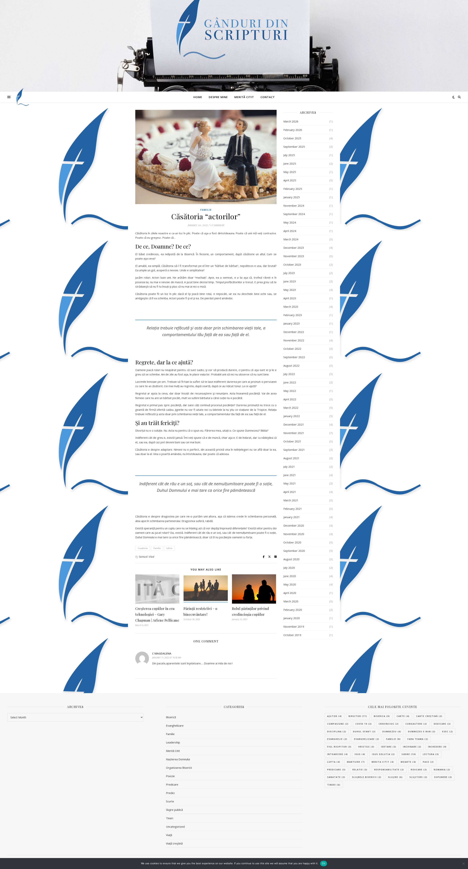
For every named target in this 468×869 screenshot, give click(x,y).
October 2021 (292, 441)
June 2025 (289, 163)
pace (428, 761)
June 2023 (289, 281)
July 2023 (289, 273)
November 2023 (293, 256)
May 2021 (289, 483)
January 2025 (291, 197)
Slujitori (418, 777)
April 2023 (289, 298)
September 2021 (294, 450)
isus (360, 754)
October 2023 (292, 264)
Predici (170, 793)
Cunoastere (416, 723)
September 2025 (294, 146)
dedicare (442, 723)
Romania (442, 769)
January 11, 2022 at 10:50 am (166, 657)
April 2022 (289, 399)
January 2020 (291, 618)
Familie (206, 209)
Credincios (389, 723)
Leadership (173, 742)
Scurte (170, 801)
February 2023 (292, 315)
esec (447, 731)
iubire (169, 548)
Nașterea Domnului (178, 759)
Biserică (171, 717)
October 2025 (292, 138)
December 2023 (293, 247)
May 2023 (289, 290)
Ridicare (419, 769)
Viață (169, 835)
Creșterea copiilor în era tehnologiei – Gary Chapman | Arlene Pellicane (157, 614)
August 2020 (291, 559)
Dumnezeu (391, 731)
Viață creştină (174, 843)
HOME (197, 97)
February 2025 (292, 189)
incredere (437, 746)
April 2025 (289, 180)
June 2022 (289, 382)
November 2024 (293, 205)
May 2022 (289, 391)
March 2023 (290, 306)
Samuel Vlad (146, 556)
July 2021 (289, 466)
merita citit (383, 761)
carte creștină (429, 716)
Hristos (366, 746)
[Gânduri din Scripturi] (22, 97)
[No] (463, 863)
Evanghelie (337, 739)
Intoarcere (337, 754)
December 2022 (293, 332)
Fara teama (417, 739)
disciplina (336, 731)
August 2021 (291, 458)
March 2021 (290, 500)
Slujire (395, 777)
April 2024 (289, 231)
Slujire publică (174, 810)
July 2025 (289, 155)
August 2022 (291, 365)
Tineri (169, 818)
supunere (443, 777)
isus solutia (383, 754)
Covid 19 (363, 723)
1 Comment (217, 225)
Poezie (170, 776)
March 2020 (290, 601)
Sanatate (336, 777)
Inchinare (412, 746)
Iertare (388, 746)
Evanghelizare (175, 725)
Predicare (172, 784)
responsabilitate (389, 769)
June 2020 (289, 576)
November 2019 (293, 626)
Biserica (382, 716)
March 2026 (290, 121)
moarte (408, 761)
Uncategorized (175, 826)
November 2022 (293, 340)
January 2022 (291, 416)
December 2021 (293, 424)
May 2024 (289, 222)
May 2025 (289, 172)
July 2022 (289, 374)
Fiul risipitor (339, 746)
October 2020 (292, 542)
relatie (359, 769)
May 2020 (289, 584)
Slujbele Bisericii (366, 777)
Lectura (431, 754)
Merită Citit (244, 97)
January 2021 (291, 517)
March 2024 (290, 239)
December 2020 (293, 525)
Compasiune (338, 723)
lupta (333, 761)
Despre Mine (218, 97)
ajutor (334, 716)
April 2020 (289, 593)
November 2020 (293, 534)
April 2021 (289, 492)
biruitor (358, 716)
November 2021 (293, 433)
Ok (323, 863)
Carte (403, 716)
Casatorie (143, 548)
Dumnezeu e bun (421, 731)
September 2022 (294, 357)
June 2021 (289, 475)
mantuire (356, 761)
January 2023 (291, 323)
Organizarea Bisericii (179, 767)
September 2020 (294, 551)
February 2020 (292, 609)
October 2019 (292, 635)
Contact (268, 97)
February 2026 (292, 130)
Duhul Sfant (364, 731)
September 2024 (294, 214)
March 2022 (290, 407)
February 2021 (292, 508)
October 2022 (292, 348)
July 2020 (289, 567)
